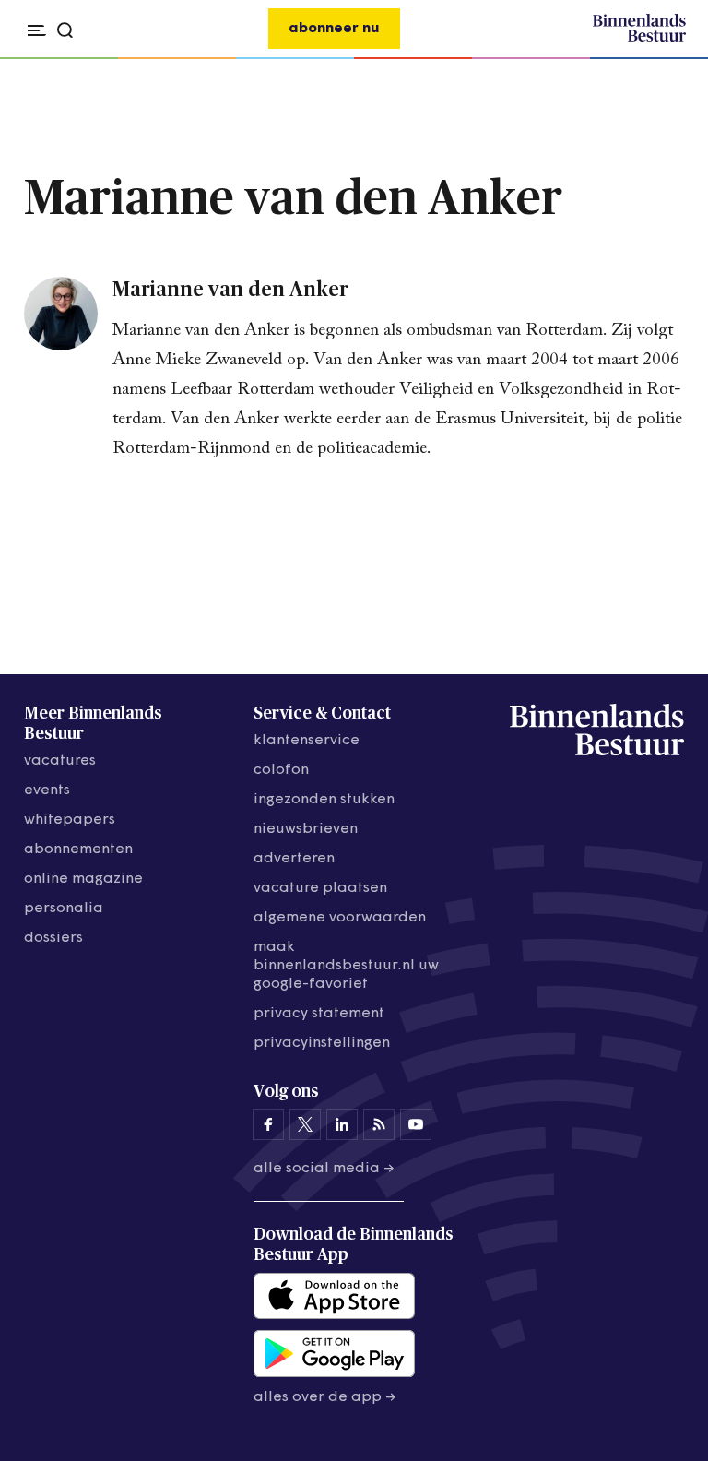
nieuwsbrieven (306, 829)
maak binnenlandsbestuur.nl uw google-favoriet (346, 966)
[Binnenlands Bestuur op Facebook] (268, 1124)
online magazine (83, 879)
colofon (281, 770)
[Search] (666, 59)
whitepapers (69, 820)
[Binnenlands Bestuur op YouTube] (416, 1124)
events (47, 790)
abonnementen (78, 849)
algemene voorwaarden (340, 917)
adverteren (294, 858)
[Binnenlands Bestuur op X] (305, 1124)
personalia (63, 908)
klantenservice (307, 740)
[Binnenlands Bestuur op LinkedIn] (342, 1124)
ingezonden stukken (324, 799)
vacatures (60, 761)
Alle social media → (324, 1168)
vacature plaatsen (320, 888)
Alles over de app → (325, 1397)
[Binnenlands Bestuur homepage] (639, 38)
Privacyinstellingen (322, 1043)
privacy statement (319, 1013)
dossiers (53, 938)
